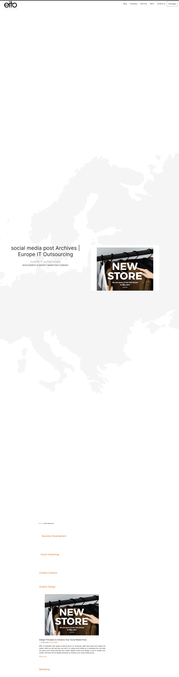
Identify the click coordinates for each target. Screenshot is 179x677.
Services (143, 4)
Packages (172, 4)
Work (152, 4)
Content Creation (48, 572)
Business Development (54, 536)
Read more (43, 656)
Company (133, 4)
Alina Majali (54, 642)
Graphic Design (47, 586)
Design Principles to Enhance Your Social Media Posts (63, 640)
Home (40, 523)
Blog (125, 4)
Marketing (44, 669)
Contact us (161, 4)
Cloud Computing (50, 554)
